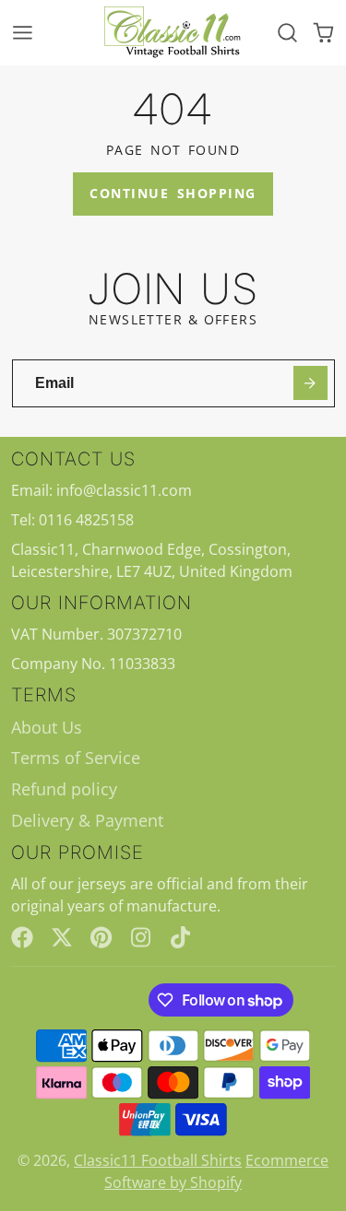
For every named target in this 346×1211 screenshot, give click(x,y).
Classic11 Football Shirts (158, 1160)
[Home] (173, 32)
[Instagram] (142, 937)
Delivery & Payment (87, 820)
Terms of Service (75, 758)
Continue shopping (172, 193)
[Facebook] (22, 937)
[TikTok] (182, 937)
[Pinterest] (101, 937)
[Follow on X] (62, 937)
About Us (46, 727)
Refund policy (64, 789)
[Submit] (310, 383)
